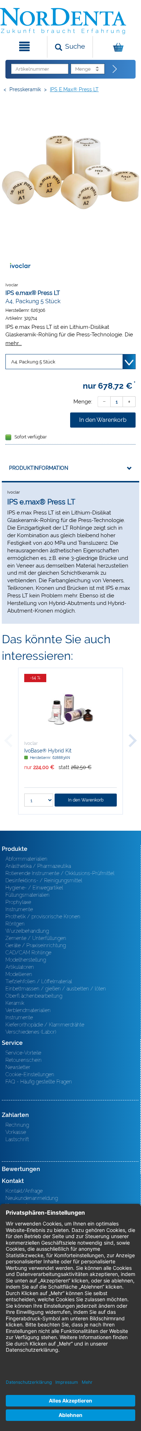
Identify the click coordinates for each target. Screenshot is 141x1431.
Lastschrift (17, 1139)
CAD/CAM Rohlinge (28, 952)
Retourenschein (23, 1060)
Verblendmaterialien (28, 1010)
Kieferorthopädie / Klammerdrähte (44, 1025)
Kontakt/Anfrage (24, 1191)
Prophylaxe (18, 902)
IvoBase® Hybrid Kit (48, 751)
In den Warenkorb (103, 419)
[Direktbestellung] (115, 69)
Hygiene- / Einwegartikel (34, 888)
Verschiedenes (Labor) (30, 1032)
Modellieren (18, 974)
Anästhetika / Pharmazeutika (38, 866)
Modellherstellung (25, 960)
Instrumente (19, 909)
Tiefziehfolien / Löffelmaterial (38, 981)
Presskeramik (25, 89)
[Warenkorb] (116, 47)
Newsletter (17, 1067)
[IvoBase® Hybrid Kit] (70, 709)
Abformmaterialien (26, 859)
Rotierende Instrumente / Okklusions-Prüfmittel (59, 873)
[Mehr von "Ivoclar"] (19, 266)
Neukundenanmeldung (31, 1198)
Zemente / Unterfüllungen (35, 938)
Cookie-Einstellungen (29, 1074)
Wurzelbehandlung (27, 931)
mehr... (13, 343)
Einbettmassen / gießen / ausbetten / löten (55, 988)
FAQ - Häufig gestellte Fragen (38, 1082)
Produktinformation (38, 468)
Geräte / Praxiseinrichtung (35, 945)
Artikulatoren (19, 967)
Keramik (14, 1003)
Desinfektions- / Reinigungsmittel (43, 880)
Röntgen (15, 924)
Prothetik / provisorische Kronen (42, 916)
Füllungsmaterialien (27, 895)
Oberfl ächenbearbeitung (33, 996)
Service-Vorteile (23, 1053)
